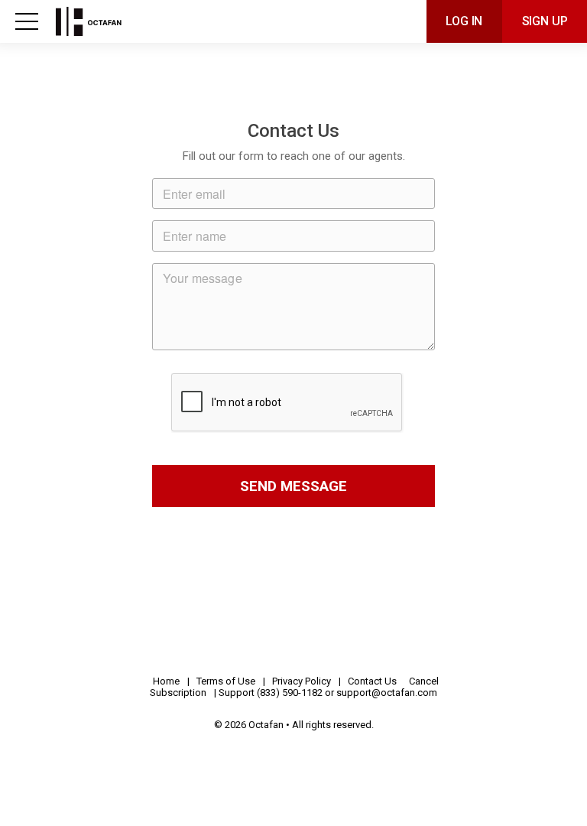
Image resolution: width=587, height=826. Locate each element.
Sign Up (545, 21)
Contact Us (372, 681)
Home (166, 681)
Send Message (293, 486)
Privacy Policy (301, 681)
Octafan (122, 21)
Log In (464, 21)
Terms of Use (225, 681)
